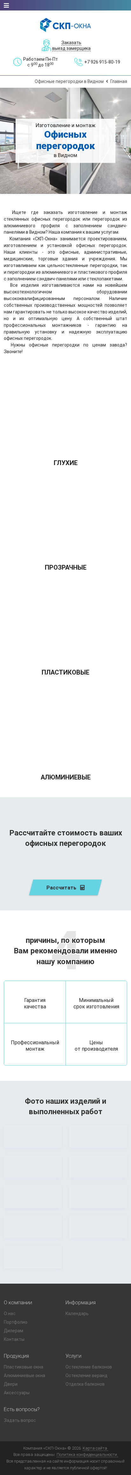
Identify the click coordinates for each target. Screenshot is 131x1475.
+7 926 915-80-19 (102, 62)
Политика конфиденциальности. (87, 1454)
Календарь (77, 1313)
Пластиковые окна (23, 1366)
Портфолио (15, 1322)
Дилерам (13, 1330)
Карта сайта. (95, 1448)
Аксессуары (17, 1392)
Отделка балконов (85, 1384)
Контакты (14, 1339)
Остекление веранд (86, 1375)
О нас (10, 1313)
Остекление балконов (89, 1366)
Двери (10, 1384)
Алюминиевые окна (24, 1375)
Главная (118, 81)
